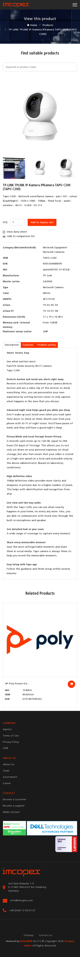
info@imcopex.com (21, 900)
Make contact (11, 812)
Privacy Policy (11, 742)
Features (28, 345)
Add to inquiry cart (42, 222)
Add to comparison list (20, 236)
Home (33, 25)
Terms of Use (11, 735)
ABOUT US (9, 758)
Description (12, 345)
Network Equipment (55, 247)
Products (48, 25)
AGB (5, 748)
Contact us (45, 935)
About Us (8, 764)
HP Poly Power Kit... (17, 683)
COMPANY (9, 723)
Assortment (10, 777)
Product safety (47, 345)
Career (7, 783)
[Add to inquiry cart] (71, 684)
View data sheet (16, 232)
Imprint (7, 729)
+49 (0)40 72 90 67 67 (22, 910)
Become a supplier (14, 805)
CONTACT (9, 793)
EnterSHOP (26, 941)
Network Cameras (54, 252)
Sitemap (28, 935)
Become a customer (14, 799)
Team (6, 770)
